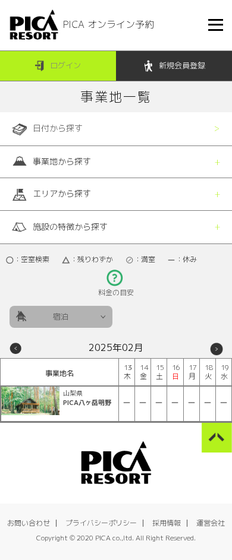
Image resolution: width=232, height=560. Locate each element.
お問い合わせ (28, 523)
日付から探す (58, 128)
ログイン (65, 65)
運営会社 (210, 523)
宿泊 (60, 316)
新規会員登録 (182, 65)
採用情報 (166, 523)
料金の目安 (116, 292)
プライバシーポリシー (101, 523)
